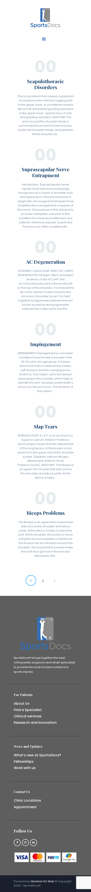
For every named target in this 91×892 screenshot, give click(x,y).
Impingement (45, 344)
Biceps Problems (45, 513)
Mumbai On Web (42, 881)
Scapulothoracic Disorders (45, 84)
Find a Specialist (28, 709)
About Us (21, 703)
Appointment (25, 807)
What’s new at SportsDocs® (37, 755)
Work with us (25, 767)
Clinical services (27, 716)
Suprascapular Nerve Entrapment (45, 172)
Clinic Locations (27, 800)
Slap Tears (45, 426)
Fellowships (23, 761)
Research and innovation (35, 722)
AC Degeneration (45, 262)
